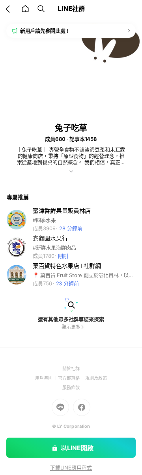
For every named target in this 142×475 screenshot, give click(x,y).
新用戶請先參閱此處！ (45, 31)
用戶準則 (46, 378)
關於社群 (71, 368)
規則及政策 (96, 378)
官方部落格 (71, 378)
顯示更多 (71, 327)
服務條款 (71, 387)
